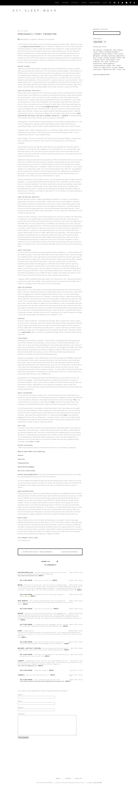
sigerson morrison (109, 69)
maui (106, 61)
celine (95, 52)
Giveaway (104, 56)
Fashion (65, 2)
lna (102, 61)
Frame (121, 54)
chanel (101, 52)
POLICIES (78, 778)
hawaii (100, 57)
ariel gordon (108, 50)
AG (94, 50)
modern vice (114, 61)
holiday (106, 57)
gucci (95, 57)
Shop (105, 2)
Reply (41, 575)
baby (115, 50)
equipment (97, 54)
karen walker (110, 59)
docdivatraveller (25, 572)
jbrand (102, 59)
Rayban (121, 67)
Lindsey (21, 661)
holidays (113, 57)
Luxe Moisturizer (70, 552)
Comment (21, 714)
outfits (118, 65)
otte (113, 65)
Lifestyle (75, 2)
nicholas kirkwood (99, 65)
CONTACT (68, 778)
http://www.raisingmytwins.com (27, 665)
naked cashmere (108, 63)
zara (123, 69)
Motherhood (95, 2)
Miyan (20, 585)
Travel (84, 2)
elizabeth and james (111, 52)
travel (119, 69)
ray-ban (114, 67)
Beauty (120, 50)
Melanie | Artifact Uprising (29, 648)
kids (118, 59)
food (115, 54)
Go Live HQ (98, 782)
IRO (124, 57)
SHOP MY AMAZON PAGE (101, 74)
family (104, 54)
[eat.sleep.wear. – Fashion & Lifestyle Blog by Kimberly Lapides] (41, 15)
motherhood (97, 63)
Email (20, 701)
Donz (20, 631)
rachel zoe (96, 67)
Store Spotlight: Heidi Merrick (36, 552)
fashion (110, 54)
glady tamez (120, 56)
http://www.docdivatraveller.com (28, 575)
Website (21, 707)
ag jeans (99, 50)
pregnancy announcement (31, 46)
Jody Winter (23, 601)
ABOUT (58, 778)
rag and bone (106, 67)
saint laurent (97, 69)
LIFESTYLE (96, 61)
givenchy (112, 56)
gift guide (96, 56)
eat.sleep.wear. (26, 580)
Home (57, 2)
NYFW (109, 65)
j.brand (96, 59)
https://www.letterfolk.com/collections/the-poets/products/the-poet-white (42, 681)
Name (20, 695)
